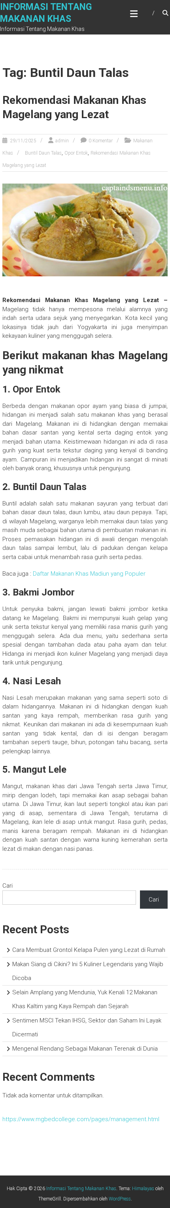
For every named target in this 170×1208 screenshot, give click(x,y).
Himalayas (143, 1188)
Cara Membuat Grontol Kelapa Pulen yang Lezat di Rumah (88, 949)
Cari (7, 885)
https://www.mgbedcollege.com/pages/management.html (80, 1119)
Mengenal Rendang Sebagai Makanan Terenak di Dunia (85, 1048)
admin (62, 141)
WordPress (120, 1199)
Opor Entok (76, 153)
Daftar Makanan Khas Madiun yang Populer (89, 573)
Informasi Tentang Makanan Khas (81, 1188)
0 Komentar (101, 141)
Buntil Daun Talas (43, 153)
